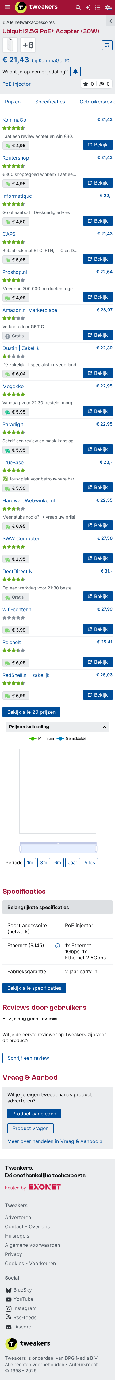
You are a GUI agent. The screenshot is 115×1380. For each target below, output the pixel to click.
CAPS (9, 234)
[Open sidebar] (110, 20)
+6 (28, 45)
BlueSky (22, 1290)
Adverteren (18, 1217)
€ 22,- (106, 195)
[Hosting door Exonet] (33, 1188)
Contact (14, 1226)
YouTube (23, 1299)
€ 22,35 (104, 500)
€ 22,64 (104, 271)
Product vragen (30, 1128)
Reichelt (11, 642)
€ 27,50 (105, 538)
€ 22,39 (104, 347)
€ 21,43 (105, 119)
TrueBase (13, 462)
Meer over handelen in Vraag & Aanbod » (55, 1141)
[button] (7, 7)
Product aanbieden (34, 1113)
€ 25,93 (104, 674)
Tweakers (15, 1358)
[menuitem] (78, 7)
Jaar (72, 862)
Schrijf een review (28, 1058)
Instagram (24, 1308)
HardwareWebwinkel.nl (28, 500)
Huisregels (17, 1236)
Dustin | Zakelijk (21, 348)
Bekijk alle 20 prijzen (31, 712)
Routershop (15, 158)
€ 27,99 (105, 609)
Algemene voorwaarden (32, 1245)
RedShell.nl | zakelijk (26, 675)
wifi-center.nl (17, 609)
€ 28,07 (105, 309)
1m (30, 862)
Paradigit (12, 424)
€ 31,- (107, 570)
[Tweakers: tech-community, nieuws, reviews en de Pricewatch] (36, 7)
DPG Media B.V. (81, 1358)
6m (57, 862)
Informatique (17, 196)
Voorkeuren (42, 1263)
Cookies (14, 1263)
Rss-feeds (24, 1317)
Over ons (39, 1226)
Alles (89, 862)
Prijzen (13, 102)
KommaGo (14, 120)
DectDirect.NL (18, 571)
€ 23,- (106, 462)
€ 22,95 (104, 385)
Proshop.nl (14, 272)
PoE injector (16, 84)
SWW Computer (21, 538)
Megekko (13, 386)
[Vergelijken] (107, 45)
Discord (22, 1327)
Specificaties (50, 102)
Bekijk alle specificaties (34, 988)
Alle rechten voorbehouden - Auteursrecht (51, 1364)
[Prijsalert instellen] (75, 71)
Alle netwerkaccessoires (30, 22)
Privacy (13, 1254)
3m (43, 862)
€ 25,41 (105, 641)
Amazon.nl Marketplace (29, 310)
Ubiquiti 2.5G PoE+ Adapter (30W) (50, 31)
